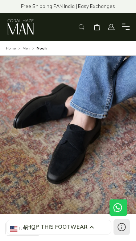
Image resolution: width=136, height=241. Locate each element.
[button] (96, 27)
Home (11, 48)
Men (26, 48)
